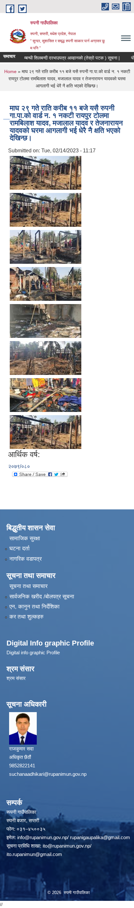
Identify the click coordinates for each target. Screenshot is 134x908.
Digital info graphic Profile (33, 652)
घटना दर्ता (19, 548)
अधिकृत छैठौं (20, 757)
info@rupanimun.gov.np (42, 837)
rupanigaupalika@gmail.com (100, 837)
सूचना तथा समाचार (28, 586)
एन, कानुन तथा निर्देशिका (34, 607)
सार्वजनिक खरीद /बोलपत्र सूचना (41, 597)
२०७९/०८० (19, 466)
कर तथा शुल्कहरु (26, 617)
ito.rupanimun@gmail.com (34, 854)
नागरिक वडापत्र (25, 559)
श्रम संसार (16, 678)
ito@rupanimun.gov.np (66, 846)
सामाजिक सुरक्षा (24, 538)
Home (10, 71)
